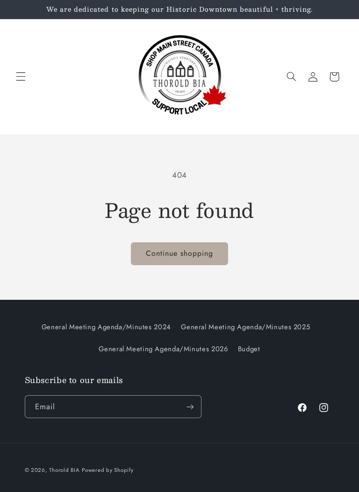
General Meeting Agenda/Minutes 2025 (245, 327)
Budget (249, 349)
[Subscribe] (190, 406)
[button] (20, 76)
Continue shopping (180, 253)
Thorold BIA (64, 470)
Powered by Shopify (107, 470)
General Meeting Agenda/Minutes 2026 (163, 349)
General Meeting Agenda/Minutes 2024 (106, 327)
